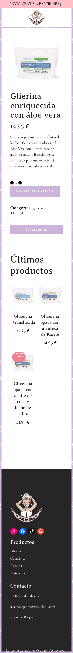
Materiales (18, 213)
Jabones (15, 551)
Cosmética (17, 558)
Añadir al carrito (35, 191)
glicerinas (40, 208)
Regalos (16, 566)
